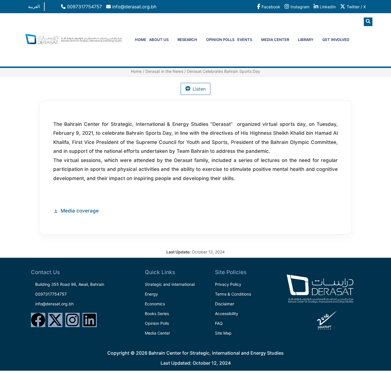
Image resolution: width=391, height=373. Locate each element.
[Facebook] (38, 320)
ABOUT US (159, 39)
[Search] (357, 46)
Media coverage (80, 211)
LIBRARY (305, 39)
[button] (368, 21)
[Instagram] (72, 320)
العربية (34, 6)
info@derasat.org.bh (133, 6)
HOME (140, 39)
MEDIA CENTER (275, 39)
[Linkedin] (89, 320)
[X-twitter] (55, 320)
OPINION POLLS (220, 39)
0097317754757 (84, 6)
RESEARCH (187, 39)
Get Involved (335, 39)
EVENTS (244, 39)
